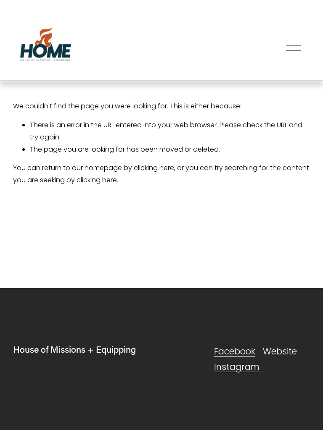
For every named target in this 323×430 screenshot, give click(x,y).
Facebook (234, 351)
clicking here (154, 168)
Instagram (236, 367)
